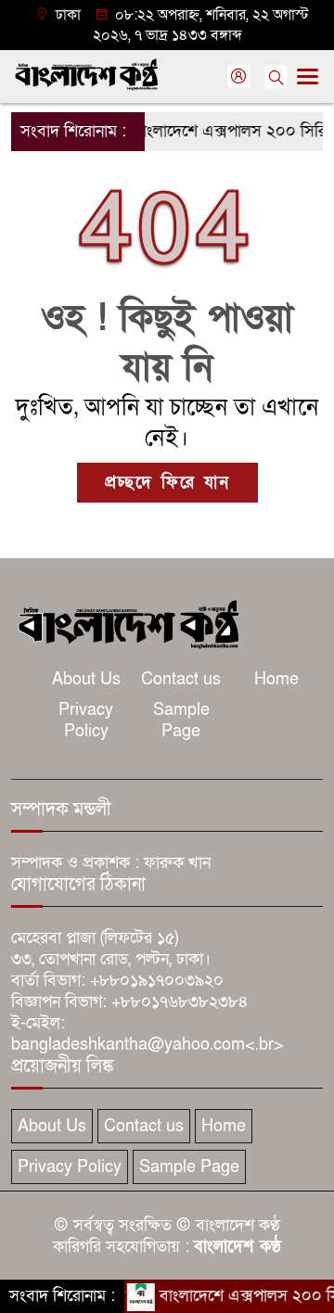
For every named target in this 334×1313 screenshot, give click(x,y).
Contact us (181, 679)
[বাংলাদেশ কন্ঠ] (127, 622)
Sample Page (181, 720)
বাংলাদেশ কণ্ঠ (237, 1246)
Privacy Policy (85, 720)
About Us (86, 679)
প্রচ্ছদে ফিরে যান (167, 482)
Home (276, 679)
